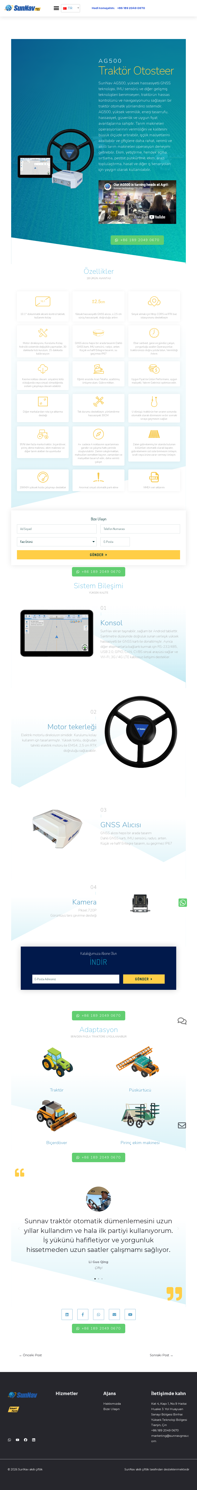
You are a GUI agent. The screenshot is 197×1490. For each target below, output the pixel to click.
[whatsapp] (9, 1440)
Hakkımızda (112, 1403)
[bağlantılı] (33, 1440)
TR (69, 8)
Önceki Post (30, 1355)
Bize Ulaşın (111, 1409)
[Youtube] (17, 1440)
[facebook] (25, 1440)
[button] (56, 8)
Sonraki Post (161, 1355)
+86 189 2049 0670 (131, 8)
